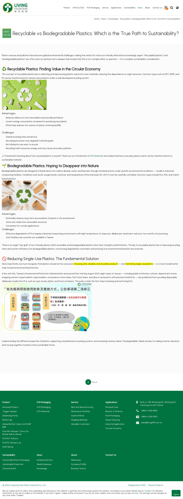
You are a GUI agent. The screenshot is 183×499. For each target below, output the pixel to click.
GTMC (143, 485)
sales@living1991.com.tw (151, 422)
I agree (176, 493)
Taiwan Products (155, 485)
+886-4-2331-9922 (149, 416)
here (136, 493)
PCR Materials (96, 156)
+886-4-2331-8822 (149, 410)
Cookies (148, 491)
